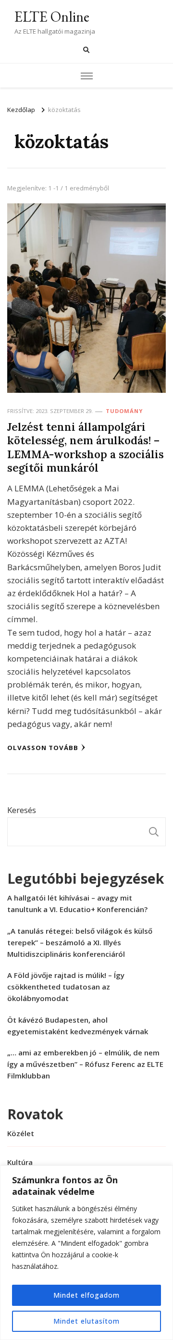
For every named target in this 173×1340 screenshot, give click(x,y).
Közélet (20, 1133)
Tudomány (124, 410)
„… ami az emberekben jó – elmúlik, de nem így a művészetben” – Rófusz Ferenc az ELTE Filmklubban (85, 1064)
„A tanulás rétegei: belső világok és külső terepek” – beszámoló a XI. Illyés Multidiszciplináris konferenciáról (79, 942)
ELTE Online (51, 16)
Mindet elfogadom (86, 1295)
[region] (86, 1252)
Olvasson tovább (42, 747)
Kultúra (20, 1162)
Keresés (21, 809)
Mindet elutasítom (86, 1321)
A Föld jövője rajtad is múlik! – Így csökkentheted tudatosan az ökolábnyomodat (65, 986)
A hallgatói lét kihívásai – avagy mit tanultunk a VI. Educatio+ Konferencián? (77, 903)
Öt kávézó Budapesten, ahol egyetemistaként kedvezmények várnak (77, 1025)
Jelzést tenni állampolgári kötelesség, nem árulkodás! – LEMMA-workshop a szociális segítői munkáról (85, 447)
